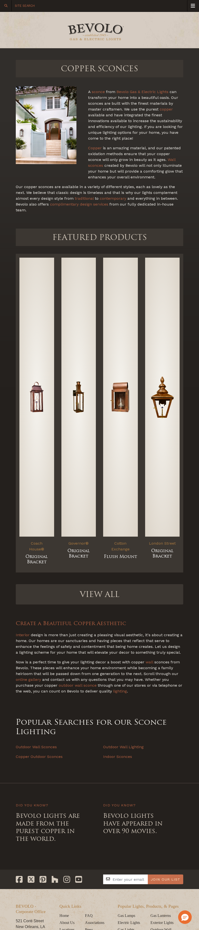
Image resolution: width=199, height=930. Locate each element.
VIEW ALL (99, 594)
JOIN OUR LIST (165, 879)
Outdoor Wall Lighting (123, 747)
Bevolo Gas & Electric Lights (142, 91)
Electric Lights (129, 923)
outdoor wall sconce (78, 685)
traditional (84, 198)
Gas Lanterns (160, 916)
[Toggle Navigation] (193, 6)
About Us (67, 923)
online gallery (28, 679)
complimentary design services (79, 204)
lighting (120, 691)
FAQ (89, 916)
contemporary (113, 198)
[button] (185, 917)
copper (166, 109)
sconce (98, 91)
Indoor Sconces (117, 756)
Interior (23, 635)
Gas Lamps (126, 916)
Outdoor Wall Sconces (36, 747)
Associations (94, 923)
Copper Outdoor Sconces (39, 756)
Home (64, 916)
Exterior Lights (162, 923)
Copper (95, 148)
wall (149, 662)
